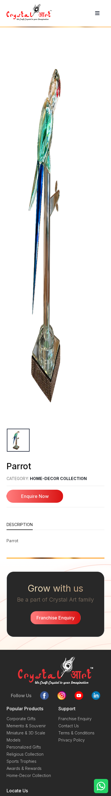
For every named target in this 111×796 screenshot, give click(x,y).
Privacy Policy (71, 740)
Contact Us (68, 725)
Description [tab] (20, 524)
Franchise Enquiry (75, 718)
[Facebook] (44, 695)
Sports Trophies (21, 761)
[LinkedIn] (96, 695)
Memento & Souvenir (26, 725)
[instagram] (61, 695)
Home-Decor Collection (58, 478)
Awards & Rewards (24, 768)
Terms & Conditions (76, 732)
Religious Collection (25, 754)
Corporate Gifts (21, 718)
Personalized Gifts (24, 747)
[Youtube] (79, 695)
